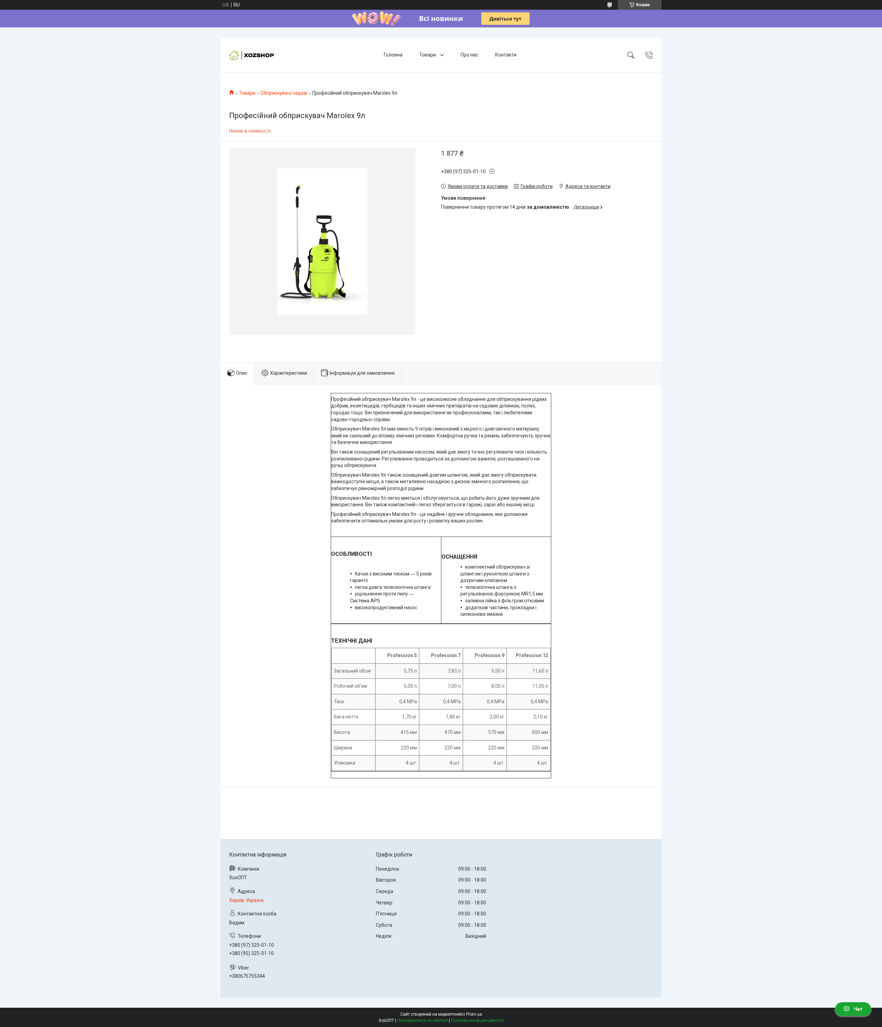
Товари (428, 55)
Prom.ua (474, 1014)
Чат (858, 1009)
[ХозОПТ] (253, 54)
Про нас (469, 55)
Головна (393, 55)
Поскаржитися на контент (422, 1020)
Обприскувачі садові (283, 93)
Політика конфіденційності (477, 1020)
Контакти (505, 55)
